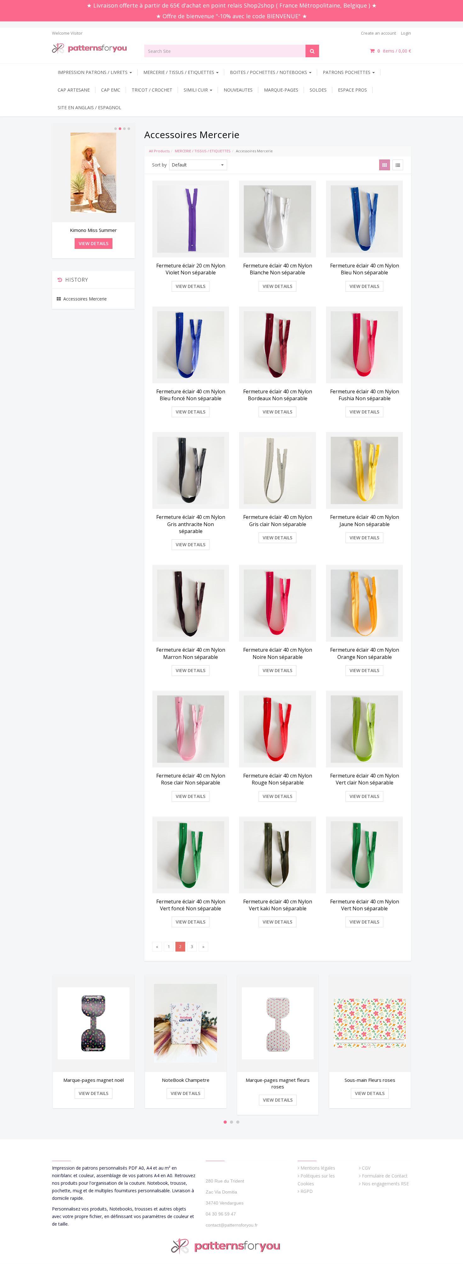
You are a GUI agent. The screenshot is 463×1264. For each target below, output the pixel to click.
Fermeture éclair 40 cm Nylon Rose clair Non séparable (190, 779)
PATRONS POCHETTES (347, 72)
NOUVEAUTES (238, 90)
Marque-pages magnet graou (370, 1080)
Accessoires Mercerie (85, 299)
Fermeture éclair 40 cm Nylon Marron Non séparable (190, 653)
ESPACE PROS (352, 90)
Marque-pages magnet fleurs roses (185, 1083)
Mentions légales (317, 1168)
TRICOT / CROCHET (152, 90)
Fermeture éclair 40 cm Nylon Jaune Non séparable (364, 520)
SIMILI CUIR (196, 90)
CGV (366, 1168)
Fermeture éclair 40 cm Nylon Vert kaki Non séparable (277, 905)
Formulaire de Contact (385, 1176)
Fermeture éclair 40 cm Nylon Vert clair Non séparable (364, 779)
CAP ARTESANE (74, 90)
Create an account (378, 33)
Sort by (159, 165)
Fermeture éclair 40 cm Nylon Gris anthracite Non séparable (190, 524)
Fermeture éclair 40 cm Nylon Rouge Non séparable (277, 779)
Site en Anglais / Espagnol (89, 107)
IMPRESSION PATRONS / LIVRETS (93, 72)
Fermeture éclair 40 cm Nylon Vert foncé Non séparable (190, 905)
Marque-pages (281, 90)
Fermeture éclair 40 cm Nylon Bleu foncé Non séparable (190, 395)
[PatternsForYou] (93, 48)
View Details (190, 286)
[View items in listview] (397, 165)
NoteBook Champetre (93, 1080)
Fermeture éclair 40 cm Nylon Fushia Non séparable (364, 395)
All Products (159, 151)
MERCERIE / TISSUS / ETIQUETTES (179, 72)
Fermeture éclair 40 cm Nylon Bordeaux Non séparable (277, 395)
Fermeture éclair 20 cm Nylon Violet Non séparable (190, 269)
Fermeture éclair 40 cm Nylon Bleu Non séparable (364, 269)
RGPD (306, 1191)
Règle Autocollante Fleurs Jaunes (93, 230)
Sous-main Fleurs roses (277, 1080)
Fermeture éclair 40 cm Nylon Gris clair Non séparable (277, 520)
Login (406, 33)
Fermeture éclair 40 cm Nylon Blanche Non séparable (277, 269)
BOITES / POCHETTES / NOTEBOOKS (269, 72)
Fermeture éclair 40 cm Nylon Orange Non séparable (364, 653)
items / (394, 51)
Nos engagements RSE (385, 1184)
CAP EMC (110, 90)
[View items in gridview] (384, 165)
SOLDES (318, 90)
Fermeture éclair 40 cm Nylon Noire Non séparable (277, 653)
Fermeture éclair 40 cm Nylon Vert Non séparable (364, 905)
